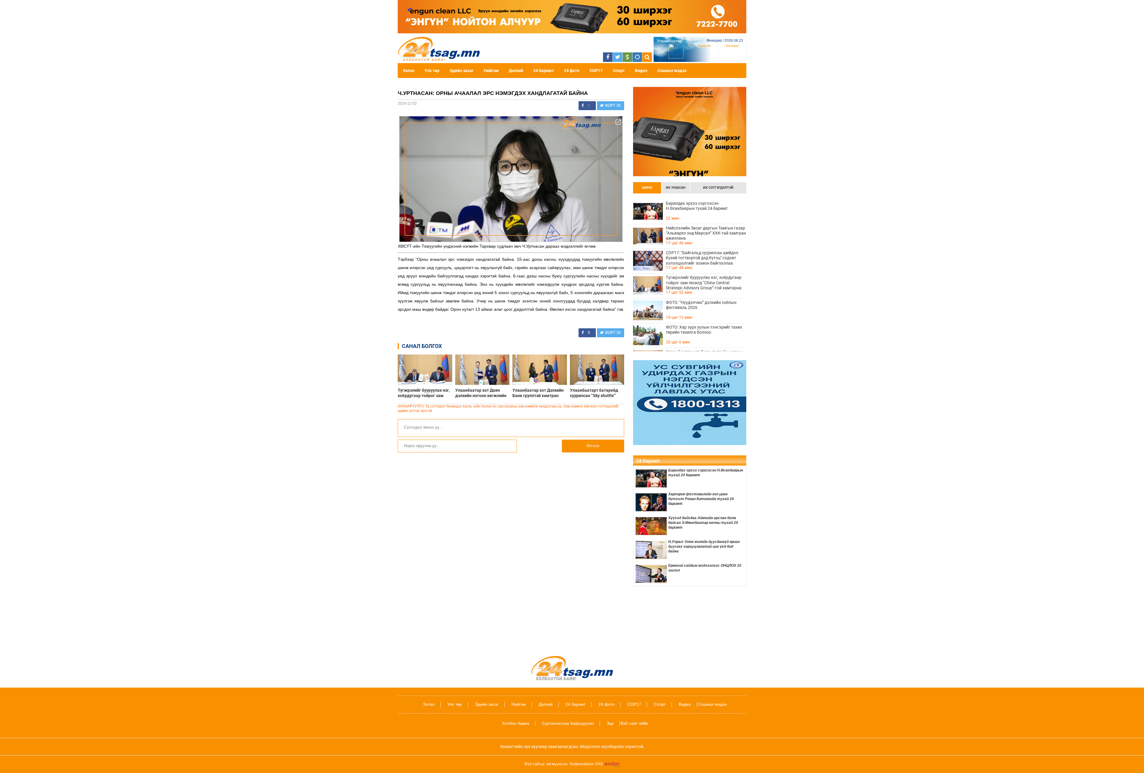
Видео (641, 70)
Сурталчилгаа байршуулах (568, 723)
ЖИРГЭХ (612, 105)
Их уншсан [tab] (676, 188)
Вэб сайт (629, 723)
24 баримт (543, 70)
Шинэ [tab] (647, 188)
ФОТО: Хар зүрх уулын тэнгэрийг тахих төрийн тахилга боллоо (704, 330)
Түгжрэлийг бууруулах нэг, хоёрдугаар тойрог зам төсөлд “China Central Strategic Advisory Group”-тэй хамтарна (424, 393)
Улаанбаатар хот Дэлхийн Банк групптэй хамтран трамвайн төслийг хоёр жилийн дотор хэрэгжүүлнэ (539, 393)
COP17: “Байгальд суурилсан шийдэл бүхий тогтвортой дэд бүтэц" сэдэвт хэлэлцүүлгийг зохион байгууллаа (702, 257)
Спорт (619, 70)
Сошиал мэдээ (672, 70)
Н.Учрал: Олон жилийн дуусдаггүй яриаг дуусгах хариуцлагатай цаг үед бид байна (704, 546)
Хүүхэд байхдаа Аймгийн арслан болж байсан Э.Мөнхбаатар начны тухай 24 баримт (703, 523)
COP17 (596, 70)
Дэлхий (516, 70)
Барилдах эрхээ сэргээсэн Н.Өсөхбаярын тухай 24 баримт (697, 206)
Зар (610, 723)
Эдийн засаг (462, 70)
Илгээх (593, 446)
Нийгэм (491, 70)
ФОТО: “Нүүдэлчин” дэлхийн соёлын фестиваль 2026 (701, 305)
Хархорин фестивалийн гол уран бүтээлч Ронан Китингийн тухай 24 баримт (701, 499)
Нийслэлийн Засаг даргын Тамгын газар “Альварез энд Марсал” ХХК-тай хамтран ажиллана (706, 233)
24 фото (571, 70)
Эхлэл (408, 70)
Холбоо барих (515, 723)
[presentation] (647, 187)
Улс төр (432, 70)
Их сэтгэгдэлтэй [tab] (718, 188)
